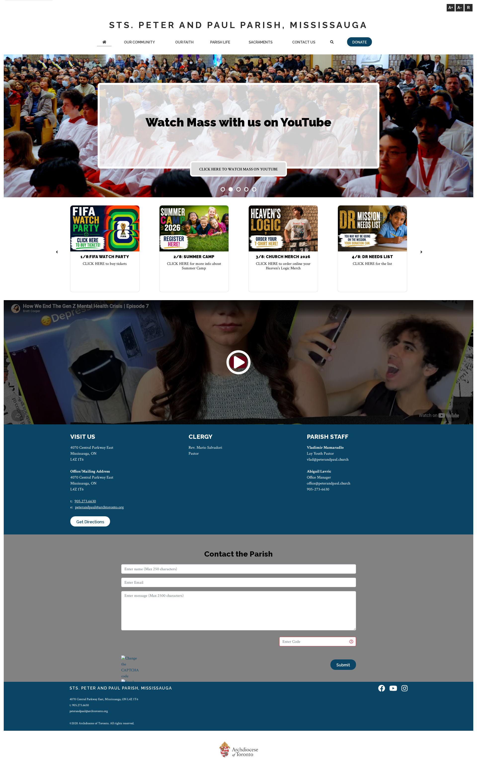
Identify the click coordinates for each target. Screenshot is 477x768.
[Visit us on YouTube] (393, 688)
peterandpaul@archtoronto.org (99, 507)
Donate (359, 42)
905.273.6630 (85, 501)
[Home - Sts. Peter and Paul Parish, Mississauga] (104, 42)
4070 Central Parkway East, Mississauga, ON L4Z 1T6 (104, 699)
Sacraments (261, 42)
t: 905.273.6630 (79, 705)
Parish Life (220, 42)
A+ (450, 7)
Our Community (139, 42)
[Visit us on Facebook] (381, 688)
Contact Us (303, 42)
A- (459, 7)
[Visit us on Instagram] (404, 688)
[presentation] (57, 252)
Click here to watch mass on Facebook (238, 169)
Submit (343, 665)
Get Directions (90, 522)
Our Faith (184, 42)
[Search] (332, 42)
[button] (223, 189)
